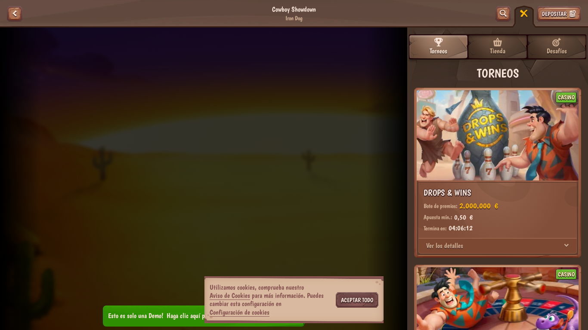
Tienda (497, 51)
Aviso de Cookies (230, 295)
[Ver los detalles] (566, 246)
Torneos (438, 51)
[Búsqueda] (503, 13)
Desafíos (557, 51)
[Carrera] (524, 13)
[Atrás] (14, 13)
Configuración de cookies (239, 312)
